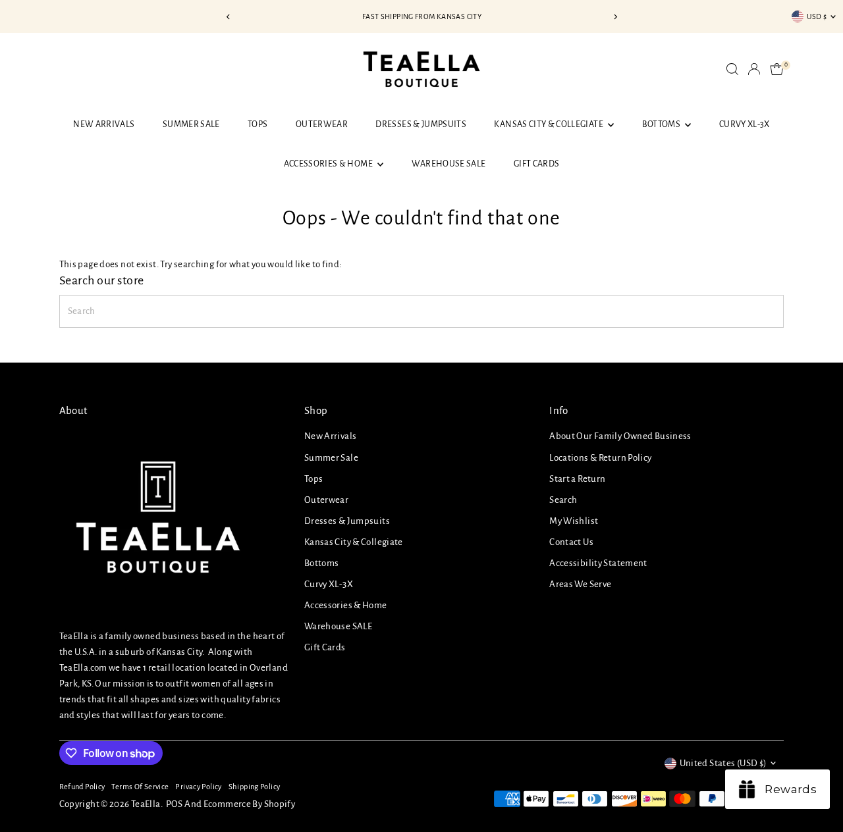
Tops (257, 124)
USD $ (817, 16)
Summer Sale (191, 124)
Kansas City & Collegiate (549, 124)
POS (174, 804)
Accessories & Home (329, 164)
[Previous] (228, 17)
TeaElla (146, 804)
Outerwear (322, 124)
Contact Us (571, 542)
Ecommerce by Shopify (250, 804)
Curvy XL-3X (744, 124)
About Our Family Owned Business (620, 436)
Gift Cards (537, 164)
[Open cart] (777, 69)
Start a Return (577, 479)
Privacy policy (198, 787)
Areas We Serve (580, 584)
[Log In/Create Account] (754, 69)
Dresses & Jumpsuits (420, 124)
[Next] (615, 17)
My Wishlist (573, 521)
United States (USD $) (723, 763)
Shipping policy (255, 787)
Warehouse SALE (449, 164)
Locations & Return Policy (600, 458)
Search (563, 500)
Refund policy (82, 787)
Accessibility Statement (598, 563)
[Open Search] (732, 69)
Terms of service (140, 787)
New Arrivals (103, 124)
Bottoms (662, 124)
